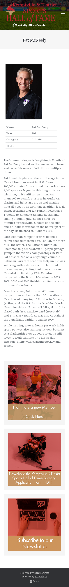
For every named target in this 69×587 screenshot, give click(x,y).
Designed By (26, 573)
